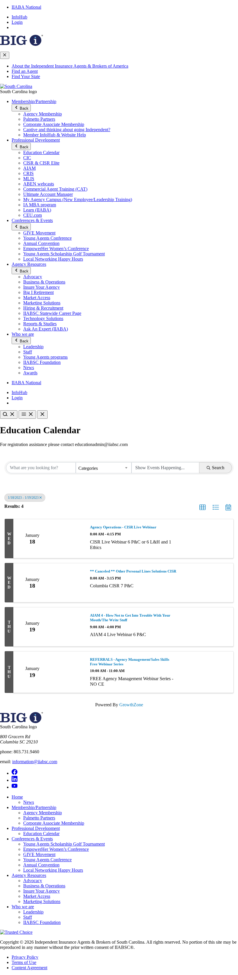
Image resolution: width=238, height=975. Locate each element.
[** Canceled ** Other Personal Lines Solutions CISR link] (67, 582)
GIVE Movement (39, 232)
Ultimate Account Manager (48, 194)
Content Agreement (29, 967)
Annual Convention (41, 243)
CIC (27, 157)
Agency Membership (42, 113)
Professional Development (36, 140)
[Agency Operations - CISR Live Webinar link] (67, 538)
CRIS (28, 173)
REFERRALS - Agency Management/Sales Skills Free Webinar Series (129, 661)
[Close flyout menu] (4, 55)
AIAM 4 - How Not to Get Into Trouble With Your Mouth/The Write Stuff (130, 617)
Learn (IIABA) (37, 209)
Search (218, 467)
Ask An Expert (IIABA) (45, 328)
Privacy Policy (25, 957)
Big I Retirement (38, 292)
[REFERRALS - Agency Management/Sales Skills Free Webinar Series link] (67, 672)
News (28, 367)
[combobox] (103, 467)
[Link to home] (16, 86)
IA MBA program (39, 204)
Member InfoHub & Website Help (54, 134)
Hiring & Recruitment (43, 308)
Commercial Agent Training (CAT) (55, 189)
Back (23, 108)
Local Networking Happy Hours (53, 259)
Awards (30, 372)
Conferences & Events (32, 220)
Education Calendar (41, 152)
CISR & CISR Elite (41, 162)
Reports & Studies (40, 323)
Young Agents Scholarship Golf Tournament (64, 253)
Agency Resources (29, 264)
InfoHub (19, 17)
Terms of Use (24, 962)
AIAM (29, 168)
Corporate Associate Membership (53, 124)
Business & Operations (44, 281)
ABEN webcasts (38, 183)
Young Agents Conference (47, 238)
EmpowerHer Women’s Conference (56, 248)
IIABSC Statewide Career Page (52, 313)
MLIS (28, 178)
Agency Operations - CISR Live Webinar (123, 527)
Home (17, 797)
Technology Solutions (43, 318)
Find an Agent (25, 71)
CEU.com (32, 215)
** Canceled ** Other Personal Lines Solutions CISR (133, 571)
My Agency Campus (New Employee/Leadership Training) (77, 199)
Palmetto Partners (39, 119)
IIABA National (26, 7)
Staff (27, 351)
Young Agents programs (45, 357)
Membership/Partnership (34, 101)
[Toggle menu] (27, 414)
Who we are (23, 334)
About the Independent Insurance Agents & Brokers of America (70, 66)
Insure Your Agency (41, 287)
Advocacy (32, 276)
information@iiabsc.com (34, 761)
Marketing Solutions (41, 302)
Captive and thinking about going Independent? (66, 129)
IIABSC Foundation (42, 362)
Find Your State (26, 76)
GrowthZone (131, 704)
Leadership (33, 346)
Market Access (36, 297)
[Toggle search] (8, 414)
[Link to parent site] (21, 44)
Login (17, 22)
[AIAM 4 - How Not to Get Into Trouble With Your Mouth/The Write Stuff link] (67, 627)
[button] (202, 507)
